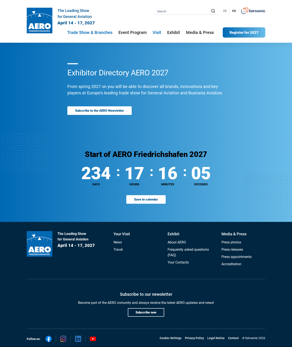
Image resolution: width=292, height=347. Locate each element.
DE (225, 11)
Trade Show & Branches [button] (89, 32)
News (118, 242)
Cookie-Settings (170, 338)
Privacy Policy (194, 338)
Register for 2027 (244, 32)
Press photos (231, 242)
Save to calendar (146, 199)
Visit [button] (157, 32)
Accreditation (231, 264)
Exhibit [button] (173, 32)
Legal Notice (216, 338)
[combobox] (186, 11)
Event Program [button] (132, 32)
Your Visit (122, 234)
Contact (233, 338)
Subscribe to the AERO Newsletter (99, 111)
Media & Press (200, 32)
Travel (118, 249)
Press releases (232, 249)
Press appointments (236, 257)
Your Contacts (178, 262)
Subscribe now (146, 312)
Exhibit (173, 234)
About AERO (177, 242)
